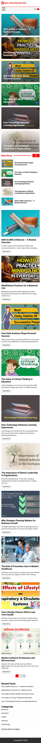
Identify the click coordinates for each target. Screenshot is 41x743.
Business (4, 709)
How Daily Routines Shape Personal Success (16, 77)
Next (23, 675)
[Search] (34, 9)
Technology (5, 724)
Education (5, 713)
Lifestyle (4, 721)
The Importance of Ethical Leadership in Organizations (25, 184)
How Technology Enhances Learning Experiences (24, 174)
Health (3, 717)
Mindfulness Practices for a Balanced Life (24, 203)
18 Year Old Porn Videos (10, 729)
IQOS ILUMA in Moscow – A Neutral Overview (25, 193)
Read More (6, 251)
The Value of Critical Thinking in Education (26, 165)
